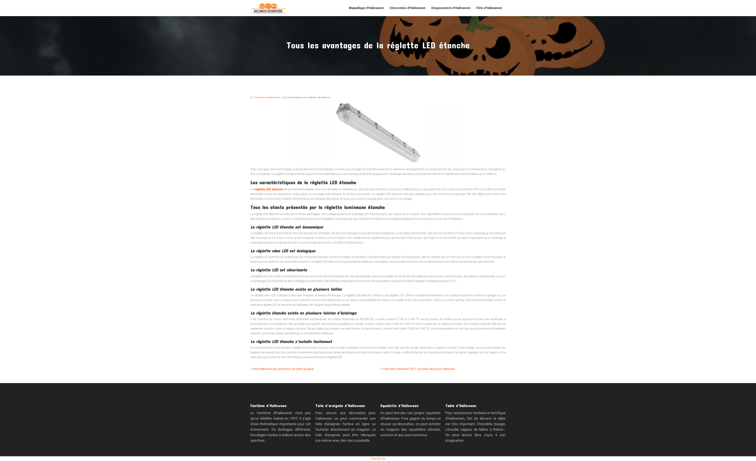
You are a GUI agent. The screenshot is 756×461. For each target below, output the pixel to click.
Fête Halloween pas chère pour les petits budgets (283, 368)
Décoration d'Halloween (267, 97)
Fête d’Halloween (489, 8)
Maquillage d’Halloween (366, 8)
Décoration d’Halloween (407, 8)
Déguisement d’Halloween (450, 8)
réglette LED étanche (268, 189)
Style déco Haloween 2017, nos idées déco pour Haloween (419, 368)
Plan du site (378, 458)
